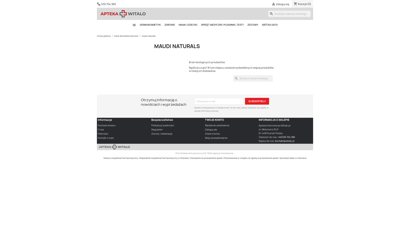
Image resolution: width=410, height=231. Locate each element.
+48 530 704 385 (286, 137)
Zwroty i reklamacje (161, 133)
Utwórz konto (212, 133)
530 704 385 (108, 4)
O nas (101, 129)
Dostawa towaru (107, 125)
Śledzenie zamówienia (217, 125)
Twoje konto (214, 120)
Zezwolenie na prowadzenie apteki (206, 158)
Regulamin (157, 129)
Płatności (103, 133)
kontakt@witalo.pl (284, 140)
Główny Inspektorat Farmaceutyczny (120, 158)
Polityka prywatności (162, 125)
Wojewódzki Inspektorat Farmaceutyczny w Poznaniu (164, 158)
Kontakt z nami (106, 137)
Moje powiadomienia (216, 137)
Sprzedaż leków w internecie (293, 158)
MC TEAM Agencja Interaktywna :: (219, 153)
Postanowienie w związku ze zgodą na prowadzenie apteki (251, 158)
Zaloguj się (211, 129)
